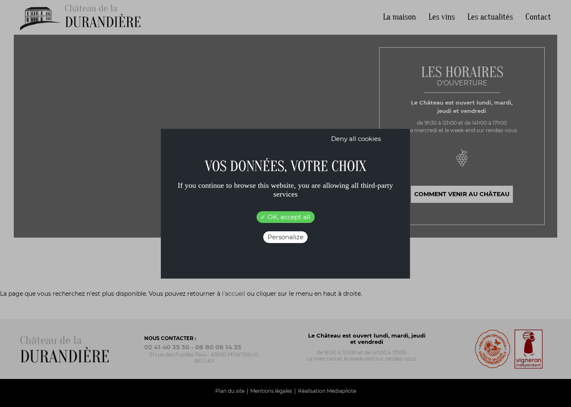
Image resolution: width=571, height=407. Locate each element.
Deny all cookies (356, 139)
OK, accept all (288, 217)
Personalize (285, 237)
